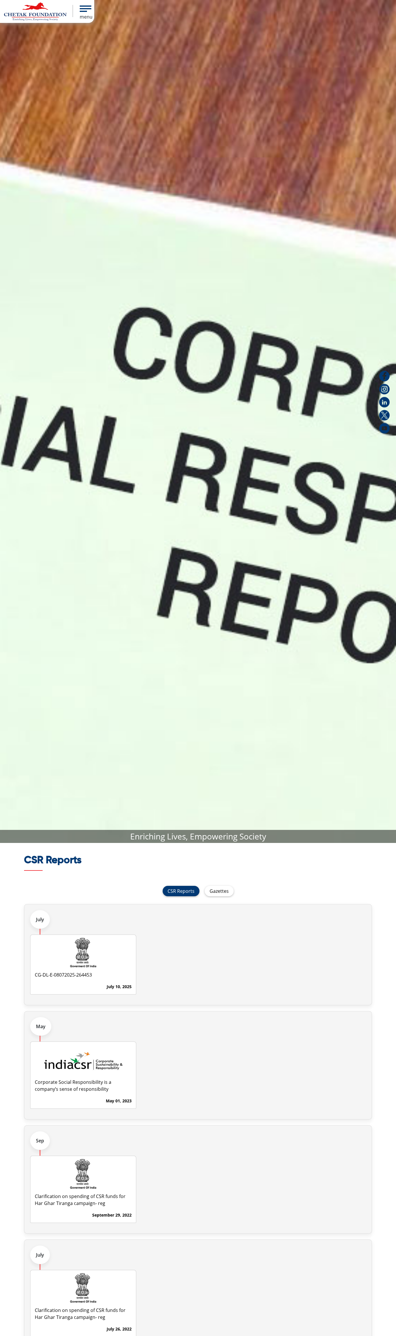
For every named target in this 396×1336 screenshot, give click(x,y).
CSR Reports (181, 891)
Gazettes (219, 891)
